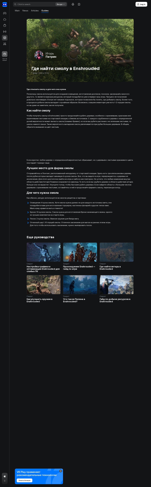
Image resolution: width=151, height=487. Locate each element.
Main (17, 10)
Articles (35, 10)
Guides (44, 10)
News (25, 10)
